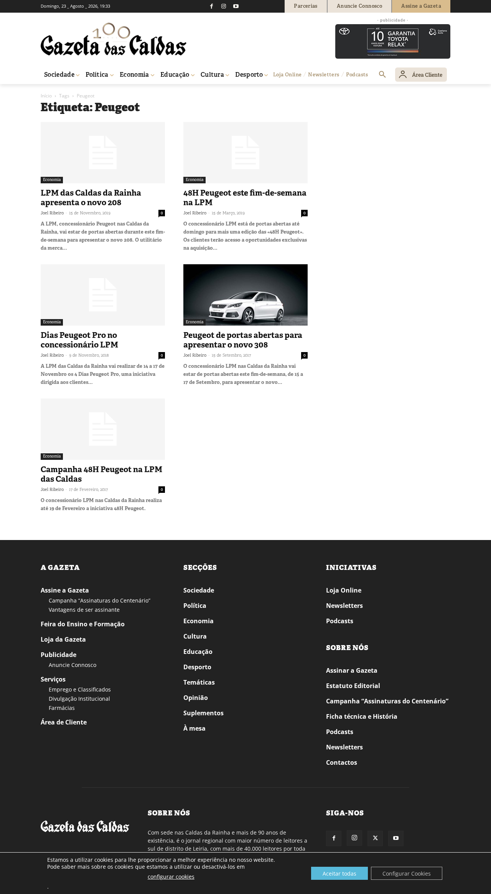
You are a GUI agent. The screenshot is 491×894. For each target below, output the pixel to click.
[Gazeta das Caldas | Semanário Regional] (113, 39)
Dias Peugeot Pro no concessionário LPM (79, 340)
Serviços (53, 679)
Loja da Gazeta (63, 639)
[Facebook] (211, 6)
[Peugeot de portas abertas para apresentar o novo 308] (245, 295)
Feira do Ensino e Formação (83, 624)
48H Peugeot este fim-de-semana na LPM (244, 198)
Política (194, 605)
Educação (198, 651)
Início (46, 95)
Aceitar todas (339, 873)
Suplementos (203, 713)
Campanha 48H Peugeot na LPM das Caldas (101, 474)
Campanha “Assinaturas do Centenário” (99, 600)
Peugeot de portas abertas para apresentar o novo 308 (242, 340)
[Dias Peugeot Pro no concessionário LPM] (103, 295)
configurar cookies (171, 876)
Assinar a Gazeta (351, 670)
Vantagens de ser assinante (84, 609)
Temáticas (199, 682)
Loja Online (343, 590)
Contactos (341, 762)
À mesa (194, 728)
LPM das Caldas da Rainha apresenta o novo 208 (91, 198)
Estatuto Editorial (353, 686)
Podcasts (339, 621)
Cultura (195, 636)
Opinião (195, 697)
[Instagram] (223, 6)
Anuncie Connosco (72, 664)
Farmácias (62, 707)
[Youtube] (236, 6)
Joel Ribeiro (52, 213)
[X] (375, 838)
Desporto (197, 667)
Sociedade (198, 590)
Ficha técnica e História (361, 716)
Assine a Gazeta (65, 590)
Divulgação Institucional (79, 698)
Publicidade (58, 654)
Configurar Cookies (406, 873)
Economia (52, 179)
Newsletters (344, 605)
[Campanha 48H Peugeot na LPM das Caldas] (103, 429)
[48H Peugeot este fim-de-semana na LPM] (245, 152)
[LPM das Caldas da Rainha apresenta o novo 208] (103, 152)
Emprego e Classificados (80, 689)
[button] (382, 75)
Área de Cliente (64, 722)
